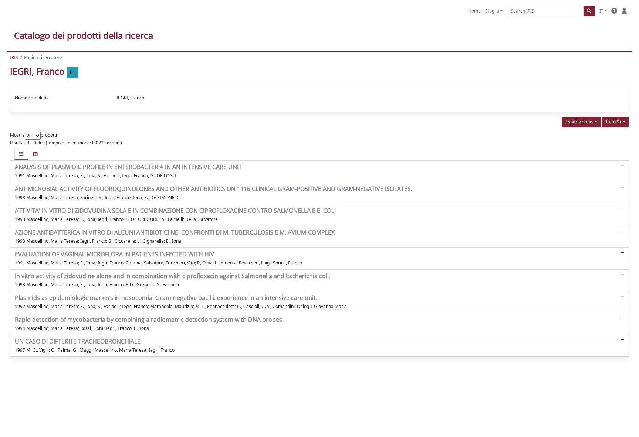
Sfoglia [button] (492, 11)
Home (474, 11)
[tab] (21, 154)
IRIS (14, 57)
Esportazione (579, 122)
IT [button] (601, 11)
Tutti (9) (613, 122)
